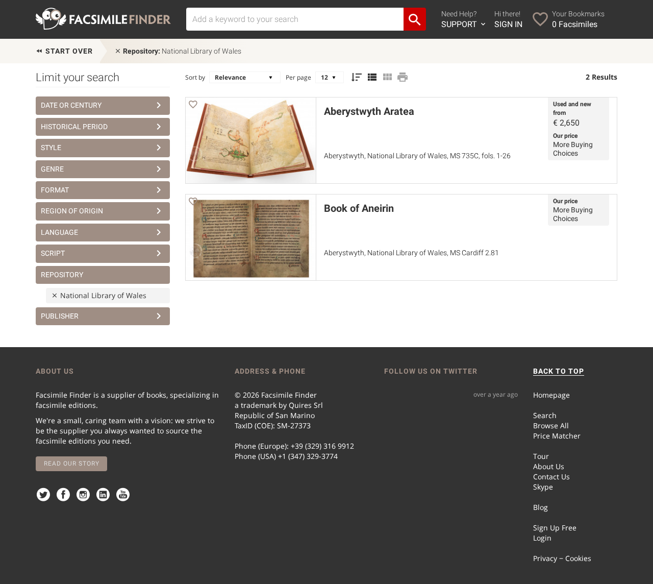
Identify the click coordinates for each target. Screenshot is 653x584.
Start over (68, 51)
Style (51, 147)
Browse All (551, 425)
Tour (541, 456)
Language (59, 232)
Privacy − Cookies (562, 558)
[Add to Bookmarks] (193, 106)
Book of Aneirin (359, 208)
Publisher (60, 316)
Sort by (195, 77)
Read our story (71, 463)
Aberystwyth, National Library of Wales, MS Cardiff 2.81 (411, 253)
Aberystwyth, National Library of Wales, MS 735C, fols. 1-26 (417, 156)
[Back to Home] (103, 19)
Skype (543, 487)
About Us (548, 466)
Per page (298, 77)
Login (542, 538)
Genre (52, 169)
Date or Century (71, 105)
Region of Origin (72, 211)
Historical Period (74, 127)
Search (545, 415)
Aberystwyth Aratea (369, 111)
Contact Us (551, 476)
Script (53, 253)
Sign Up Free (554, 527)
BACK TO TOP (558, 371)
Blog (540, 507)
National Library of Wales (182, 51)
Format (55, 190)
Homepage (551, 395)
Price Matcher (557, 436)
